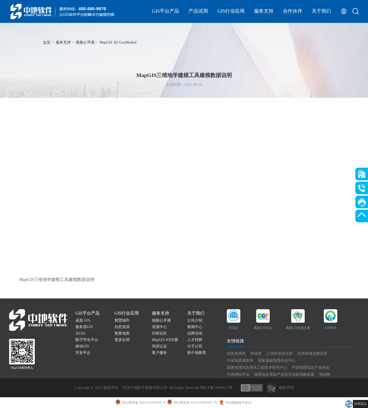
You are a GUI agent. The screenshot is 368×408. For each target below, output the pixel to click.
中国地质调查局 (240, 360)
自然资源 (122, 327)
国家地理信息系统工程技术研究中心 (257, 367)
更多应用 (122, 340)
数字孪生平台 (86, 340)
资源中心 (159, 327)
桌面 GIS (82, 320)
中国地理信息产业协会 (310, 367)
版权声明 (286, 388)
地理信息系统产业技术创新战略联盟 (284, 374)
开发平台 (83, 353)
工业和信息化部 (279, 353)
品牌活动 (194, 333)
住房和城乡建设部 (312, 353)
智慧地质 (122, 333)
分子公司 (194, 346)
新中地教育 (196, 353)
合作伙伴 (292, 11)
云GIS (80, 333)
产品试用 (198, 11)
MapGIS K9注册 (165, 340)
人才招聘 (194, 340)
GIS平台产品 (165, 11)
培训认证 (159, 346)
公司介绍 (194, 320)
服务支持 (263, 11)
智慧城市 (122, 320)
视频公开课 (85, 42)
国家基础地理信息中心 (277, 360)
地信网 (324, 374)
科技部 (256, 353)
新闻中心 (194, 327)
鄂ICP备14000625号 (216, 388)
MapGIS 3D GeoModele (118, 42)
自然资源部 (236, 353)
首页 (46, 43)
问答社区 (159, 333)
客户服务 (159, 353)
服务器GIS (84, 327)
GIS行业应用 (231, 11)
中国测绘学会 (238, 374)
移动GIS (82, 346)
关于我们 (321, 11)
